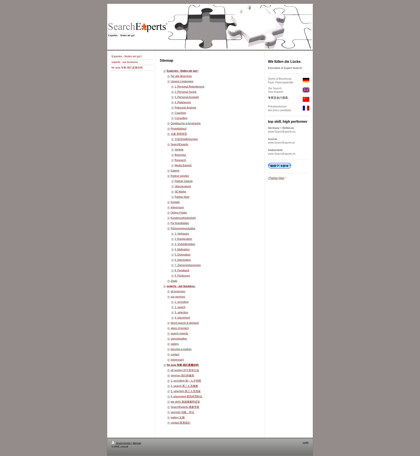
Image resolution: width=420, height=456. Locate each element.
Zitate (174, 280)
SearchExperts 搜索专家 (185, 407)
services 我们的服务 (182, 375)
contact (175, 354)
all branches (178, 291)
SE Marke (180, 191)
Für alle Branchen (181, 76)
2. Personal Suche (185, 91)
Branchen (180, 154)
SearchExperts (179, 144)
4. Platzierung (183, 102)
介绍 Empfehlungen (186, 139)
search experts (179, 333)
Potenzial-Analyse (185, 107)
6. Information (183, 259)
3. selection (181, 312)
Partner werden (180, 175)
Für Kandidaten (180, 223)
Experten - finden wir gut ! (182, 70)
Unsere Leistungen (182, 81)
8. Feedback (182, 270)
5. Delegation (183, 254)
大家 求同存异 (179, 133)
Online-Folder (179, 212)
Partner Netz (182, 196)
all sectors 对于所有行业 (185, 370)
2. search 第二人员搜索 (184, 386)
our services (178, 296)
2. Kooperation (183, 238)
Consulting (181, 118)
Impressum (177, 207)
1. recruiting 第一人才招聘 (186, 380)
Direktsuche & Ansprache (186, 123)
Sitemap (137, 443)
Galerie (175, 170)
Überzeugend (183, 186)
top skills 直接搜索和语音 (185, 401)
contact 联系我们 (180, 422)
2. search (180, 307)
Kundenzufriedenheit (183, 217)
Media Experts (183, 165)
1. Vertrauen (182, 233)
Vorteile (179, 149)
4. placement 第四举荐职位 (186, 396)
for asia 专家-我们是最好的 (183, 365)
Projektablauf (178, 128)
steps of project (180, 328)
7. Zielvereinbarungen (188, 265)
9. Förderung (182, 275)
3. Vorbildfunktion (185, 244)
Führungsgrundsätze (183, 228)
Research (180, 160)
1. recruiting (182, 301)
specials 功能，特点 (182, 412)
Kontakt (175, 202)
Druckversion (123, 443)
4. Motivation (182, 249)
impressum (177, 359)
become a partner (181, 349)
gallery (175, 344)
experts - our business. (181, 286)
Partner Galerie (184, 181)
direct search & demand (185, 322)
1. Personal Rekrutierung (189, 86)
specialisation (179, 338)
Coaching (180, 112)
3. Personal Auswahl (187, 97)
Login (305, 442)
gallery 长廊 (178, 417)
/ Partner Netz (276, 178)
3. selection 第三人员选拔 (186, 391)
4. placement (182, 317)
